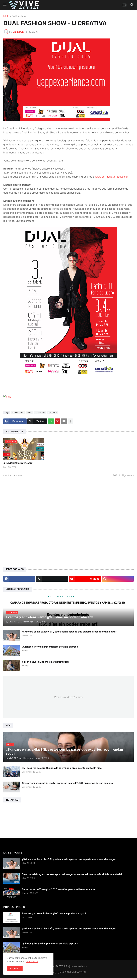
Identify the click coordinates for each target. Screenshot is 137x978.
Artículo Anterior (14, 475)
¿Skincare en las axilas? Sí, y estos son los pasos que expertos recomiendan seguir (69, 631)
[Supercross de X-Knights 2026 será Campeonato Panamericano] (11, 893)
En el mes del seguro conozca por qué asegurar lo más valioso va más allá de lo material (72, 874)
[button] (4, 5)
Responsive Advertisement (68, 697)
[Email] (64, 421)
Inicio (6, 16)
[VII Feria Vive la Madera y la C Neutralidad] (11, 665)
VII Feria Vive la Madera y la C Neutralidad (45, 661)
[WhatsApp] (51, 421)
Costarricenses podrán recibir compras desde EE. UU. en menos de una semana (67, 783)
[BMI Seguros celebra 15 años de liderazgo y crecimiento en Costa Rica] (11, 772)
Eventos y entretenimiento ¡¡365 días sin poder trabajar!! (54, 913)
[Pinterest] (57, 421)
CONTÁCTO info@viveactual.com (68, 966)
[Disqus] (68, 519)
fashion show (19, 16)
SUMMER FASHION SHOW (18, 463)
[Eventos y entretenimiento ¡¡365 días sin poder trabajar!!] (11, 917)
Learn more (32, 961)
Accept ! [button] (14, 968)
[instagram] (118, 579)
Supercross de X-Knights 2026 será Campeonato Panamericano (58, 889)
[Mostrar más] (70, 421)
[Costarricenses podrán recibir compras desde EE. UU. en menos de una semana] (11, 787)
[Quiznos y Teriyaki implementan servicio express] (11, 650)
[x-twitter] (52, 579)
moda (29, 412)
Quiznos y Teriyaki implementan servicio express (50, 646)
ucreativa (52, 412)
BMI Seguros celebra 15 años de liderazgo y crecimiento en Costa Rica (62, 768)
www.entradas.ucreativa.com (112, 176)
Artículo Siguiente (122, 475)
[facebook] (19, 579)
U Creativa (40, 412)
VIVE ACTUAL (79, 972)
